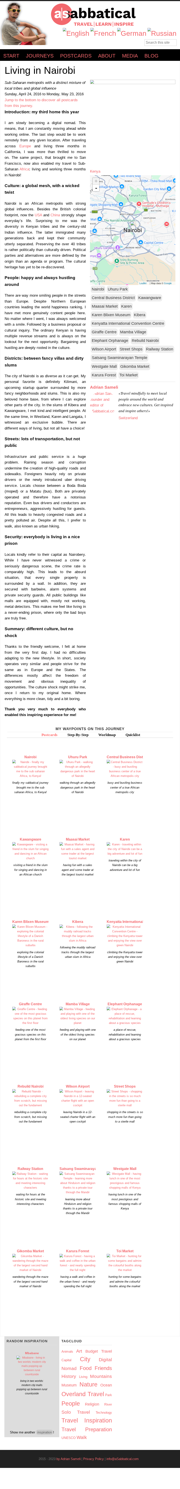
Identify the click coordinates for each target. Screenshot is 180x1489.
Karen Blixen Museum (111, 315)
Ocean (106, 1385)
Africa (24, 169)
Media (130, 56)
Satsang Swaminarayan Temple (119, 358)
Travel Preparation (86, 1429)
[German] (131, 33)
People (70, 1403)
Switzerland (128, 418)
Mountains (101, 1376)
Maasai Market (105, 306)
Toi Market (128, 375)
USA (38, 215)
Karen (126, 306)
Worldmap (107, 735)
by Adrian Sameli (68, 1459)
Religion (92, 1404)
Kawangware (149, 298)
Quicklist (133, 735)
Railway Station (159, 349)
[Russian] (162, 33)
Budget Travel (98, 1351)
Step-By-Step (77, 735)
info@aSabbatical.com (123, 1459)
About (106, 56)
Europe (25, 146)
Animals (67, 1351)
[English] (76, 33)
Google (169, 283)
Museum (69, 1385)
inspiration (44, 1432)
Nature (88, 1384)
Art (79, 1351)
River (108, 1404)
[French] (103, 33)
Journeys (40, 56)
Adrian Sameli (104, 387)
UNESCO (68, 1438)
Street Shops (131, 349)
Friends (103, 1368)
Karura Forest (104, 375)
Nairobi (98, 289)
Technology (104, 1412)
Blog (151, 56)
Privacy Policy (93, 1459)
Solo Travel (75, 1412)
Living (83, 1377)
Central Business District (113, 298)
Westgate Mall (104, 366)
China (55, 215)
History (68, 1376)
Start (11, 56)
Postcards (76, 56)
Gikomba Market (134, 366)
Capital (66, 1360)
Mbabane (32, 1353)
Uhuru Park (118, 289)
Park (108, 1395)
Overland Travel (82, 1394)
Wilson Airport (104, 349)
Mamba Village (133, 332)
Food (86, 1368)
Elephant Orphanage (110, 340)
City (85, 1359)
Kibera (139, 315)
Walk (82, 1437)
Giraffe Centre (104, 332)
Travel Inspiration (86, 1420)
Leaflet (144, 283)
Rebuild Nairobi (145, 340)
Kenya (95, 171)
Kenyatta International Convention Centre (128, 323)
